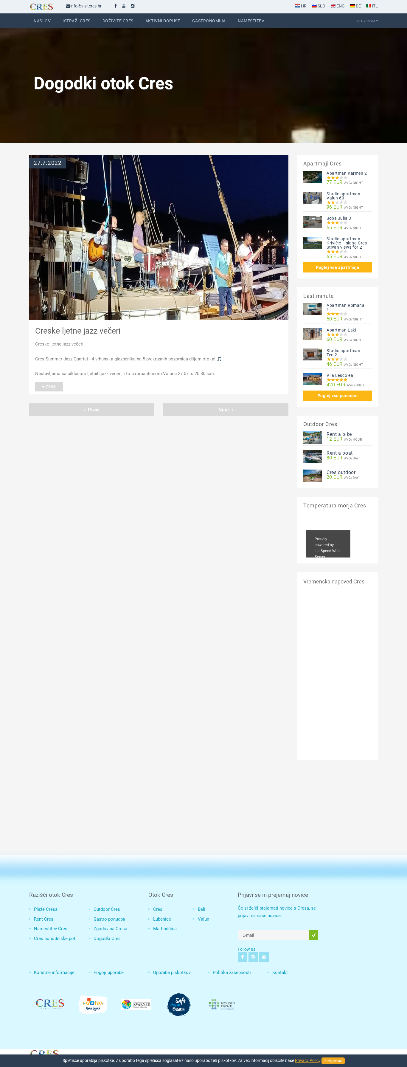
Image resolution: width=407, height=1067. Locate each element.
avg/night (345, 182)
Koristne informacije (54, 972)
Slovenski (366, 21)
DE (358, 6)
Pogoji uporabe (109, 972)
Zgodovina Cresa (110, 928)
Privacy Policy (307, 1060)
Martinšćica (165, 928)
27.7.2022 (48, 163)
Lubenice (162, 919)
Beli (201, 909)
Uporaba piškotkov (172, 972)
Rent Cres (43, 919)
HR (303, 6)
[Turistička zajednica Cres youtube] (123, 6)
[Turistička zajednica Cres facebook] (115, 6)
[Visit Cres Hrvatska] (44, 1053)
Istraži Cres (77, 20)
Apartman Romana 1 (345, 307)
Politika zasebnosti (232, 972)
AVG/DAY (343, 458)
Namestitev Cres (50, 928)
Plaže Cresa (46, 909)
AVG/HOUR (344, 439)
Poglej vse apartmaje (337, 267)
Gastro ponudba (109, 919)
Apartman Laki (341, 330)
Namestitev (251, 20)
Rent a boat (340, 453)
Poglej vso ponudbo (338, 395)
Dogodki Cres (107, 938)
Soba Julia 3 (339, 218)
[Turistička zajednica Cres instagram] (132, 6)
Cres (157, 909)
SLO (321, 6)
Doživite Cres (117, 20)
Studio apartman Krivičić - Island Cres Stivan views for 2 (347, 243)
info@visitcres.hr (86, 6)
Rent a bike (339, 434)
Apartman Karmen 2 (347, 173)
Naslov (42, 20)
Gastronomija (209, 20)
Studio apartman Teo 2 (343, 352)
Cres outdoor (341, 472)
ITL (374, 6)
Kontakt (280, 972)
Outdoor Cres (107, 909)
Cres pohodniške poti (55, 938)
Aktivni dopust (162, 20)
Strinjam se (333, 1061)
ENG (340, 6)
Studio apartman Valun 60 (343, 195)
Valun (203, 919)
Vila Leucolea (340, 375)
